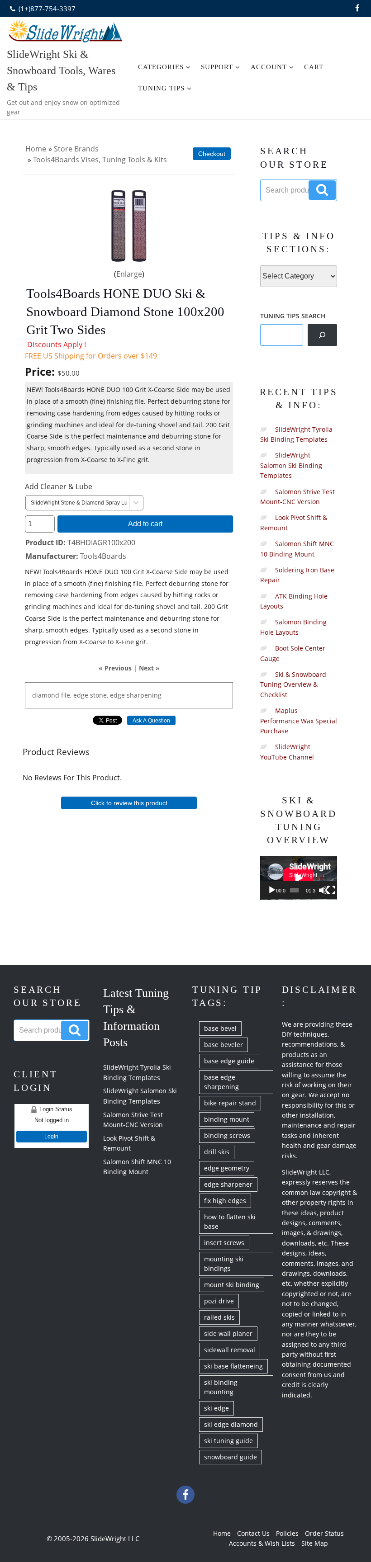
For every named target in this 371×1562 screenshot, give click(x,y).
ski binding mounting (221, 1387)
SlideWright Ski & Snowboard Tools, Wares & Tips (61, 70)
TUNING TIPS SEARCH (293, 315)
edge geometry (226, 1168)
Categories (161, 67)
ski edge (216, 1408)
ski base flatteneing (233, 1366)
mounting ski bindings (223, 1264)
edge (80, 695)
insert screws (224, 1242)
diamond (45, 695)
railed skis (219, 1317)
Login (51, 1136)
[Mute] (323, 890)
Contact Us (253, 1533)
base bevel (220, 1028)
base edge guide (229, 1061)
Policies (287, 1533)
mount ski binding (231, 1284)
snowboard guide (230, 1457)
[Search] (322, 335)
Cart (313, 67)
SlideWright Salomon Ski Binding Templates (291, 465)
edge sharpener (228, 1184)
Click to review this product (129, 803)
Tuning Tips (161, 88)
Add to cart (145, 523)
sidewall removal (229, 1349)
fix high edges (225, 1200)
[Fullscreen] (331, 890)
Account (269, 67)
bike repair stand (230, 1103)
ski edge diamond (231, 1424)
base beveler (223, 1044)
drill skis (216, 1151)
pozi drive (219, 1301)
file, (66, 695)
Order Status (324, 1533)
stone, (99, 695)
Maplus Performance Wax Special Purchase (298, 720)
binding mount (226, 1119)
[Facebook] (357, 8)
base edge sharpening (221, 1082)
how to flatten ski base (230, 1222)
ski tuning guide (228, 1440)
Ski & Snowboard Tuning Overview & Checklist (293, 684)
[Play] (271, 890)
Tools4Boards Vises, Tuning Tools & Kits (100, 160)
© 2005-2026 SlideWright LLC (93, 1538)
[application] (298, 878)
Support (217, 67)
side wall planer (228, 1333)
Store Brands (76, 149)
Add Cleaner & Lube (58, 486)
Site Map (314, 1543)
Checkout (211, 154)
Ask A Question (151, 720)
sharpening (144, 695)
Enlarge (129, 274)
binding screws (227, 1135)
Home (35, 149)
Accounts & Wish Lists (262, 1543)
